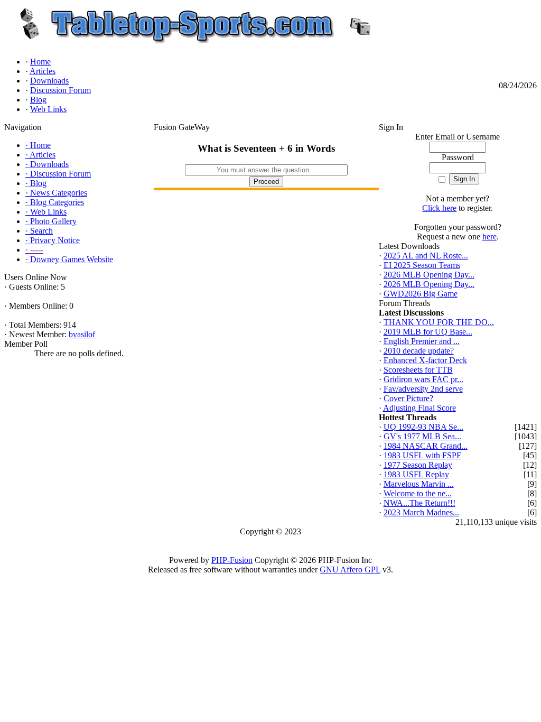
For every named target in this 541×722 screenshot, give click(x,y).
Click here (439, 207)
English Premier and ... (422, 341)
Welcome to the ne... (418, 493)
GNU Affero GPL (350, 569)
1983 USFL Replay (416, 474)
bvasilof (82, 334)
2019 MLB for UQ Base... (428, 331)
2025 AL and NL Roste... (426, 255)
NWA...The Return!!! (419, 502)
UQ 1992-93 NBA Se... (423, 426)
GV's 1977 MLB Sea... (422, 436)
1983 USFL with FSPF (422, 455)
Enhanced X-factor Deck (425, 360)
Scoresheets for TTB (418, 369)
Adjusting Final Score (419, 407)
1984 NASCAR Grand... (426, 445)
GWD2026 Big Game (421, 293)
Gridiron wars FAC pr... (423, 379)
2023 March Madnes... (421, 512)
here (489, 236)
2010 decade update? (419, 350)
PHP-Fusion (232, 560)
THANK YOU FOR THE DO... (439, 322)
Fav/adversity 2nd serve (423, 388)
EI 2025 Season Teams (422, 265)
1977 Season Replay (418, 464)
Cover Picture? (408, 398)
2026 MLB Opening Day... (429, 274)
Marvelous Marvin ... (419, 483)
